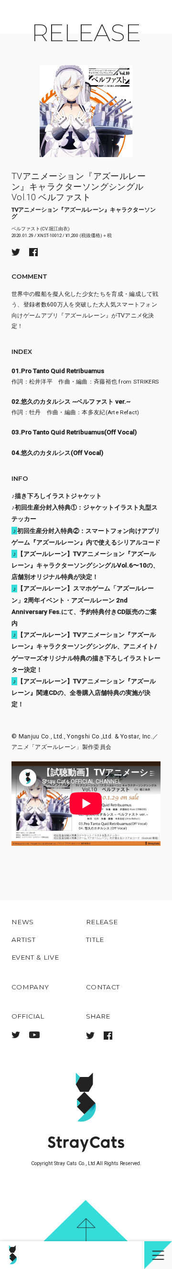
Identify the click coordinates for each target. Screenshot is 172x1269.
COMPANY (30, 987)
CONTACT (102, 987)
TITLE (95, 940)
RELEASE (86, 32)
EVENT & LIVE (35, 957)
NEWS (22, 922)
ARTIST (23, 940)
